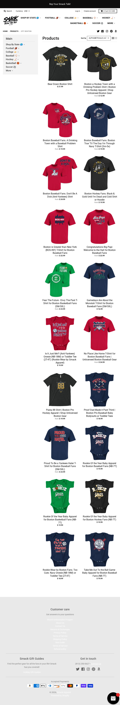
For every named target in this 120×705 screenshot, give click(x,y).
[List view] (116, 38)
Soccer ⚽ (11, 67)
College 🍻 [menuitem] (71, 18)
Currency (19, 11)
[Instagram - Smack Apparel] (107, 31)
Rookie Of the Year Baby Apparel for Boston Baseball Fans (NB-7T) (99, 465)
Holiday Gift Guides (32, 672)
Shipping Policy (60, 639)
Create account (90, 11)
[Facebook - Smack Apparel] (102, 31)
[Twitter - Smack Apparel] (98, 31)
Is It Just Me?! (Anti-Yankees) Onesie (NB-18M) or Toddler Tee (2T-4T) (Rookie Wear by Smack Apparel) (60, 358)
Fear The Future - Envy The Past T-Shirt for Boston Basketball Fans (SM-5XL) (60, 303)
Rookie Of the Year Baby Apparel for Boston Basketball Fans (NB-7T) (60, 519)
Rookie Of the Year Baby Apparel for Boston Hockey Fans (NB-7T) (99, 518)
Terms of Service (60, 636)
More (8, 70)
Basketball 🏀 (12, 63)
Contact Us (60, 626)
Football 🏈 (11, 48)
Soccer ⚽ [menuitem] (97, 23)
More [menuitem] (110, 23)
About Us (60, 623)
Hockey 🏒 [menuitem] (107, 18)
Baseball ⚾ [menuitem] (89, 18)
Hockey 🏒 (11, 59)
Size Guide (60, 642)
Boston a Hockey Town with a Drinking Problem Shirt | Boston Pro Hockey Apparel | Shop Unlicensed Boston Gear (99, 89)
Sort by (83, 38)
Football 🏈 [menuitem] (51, 18)
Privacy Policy (60, 632)
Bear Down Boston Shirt (60, 84)
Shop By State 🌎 (14, 44)
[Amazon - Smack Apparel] (115, 31)
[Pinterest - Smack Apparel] (111, 31)
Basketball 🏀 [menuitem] (78, 23)
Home (5, 31)
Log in (77, 11)
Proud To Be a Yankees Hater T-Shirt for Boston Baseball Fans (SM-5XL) (60, 466)
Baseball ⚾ (12, 55)
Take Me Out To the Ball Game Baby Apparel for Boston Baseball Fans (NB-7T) (99, 572)
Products (14, 31)
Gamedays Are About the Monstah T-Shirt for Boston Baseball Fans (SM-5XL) (99, 303)
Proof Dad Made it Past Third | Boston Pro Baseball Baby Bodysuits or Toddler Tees (99, 413)
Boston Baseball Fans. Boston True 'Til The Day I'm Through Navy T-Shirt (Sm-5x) (99, 143)
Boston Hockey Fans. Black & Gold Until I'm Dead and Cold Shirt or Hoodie (99, 196)
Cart (109, 11)
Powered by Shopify (60, 695)
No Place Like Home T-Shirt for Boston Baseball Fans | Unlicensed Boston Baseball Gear (100, 356)
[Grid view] (113, 38)
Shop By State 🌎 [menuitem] (30, 18)
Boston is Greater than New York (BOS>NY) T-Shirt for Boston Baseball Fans (60, 250)
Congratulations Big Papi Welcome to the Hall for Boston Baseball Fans (100, 250)
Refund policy (60, 649)
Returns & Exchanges (60, 629)
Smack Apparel (64, 692)
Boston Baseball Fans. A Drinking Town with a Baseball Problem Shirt (60, 143)
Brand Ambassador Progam (60, 620)
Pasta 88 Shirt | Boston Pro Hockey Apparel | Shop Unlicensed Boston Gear (60, 413)
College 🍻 (11, 52)
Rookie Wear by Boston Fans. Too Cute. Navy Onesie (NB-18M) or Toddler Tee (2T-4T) (60, 572)
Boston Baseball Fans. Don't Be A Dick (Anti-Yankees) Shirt (60, 195)
